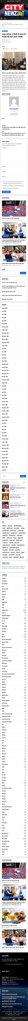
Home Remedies (5, 706)
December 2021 (5, 460)
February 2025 (5, 364)
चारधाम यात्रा (9, 538)
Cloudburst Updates (6, 615)
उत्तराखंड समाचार (6, 533)
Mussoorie (4, 753)
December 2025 (5, 333)
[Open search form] (25, 18)
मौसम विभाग (17, 550)
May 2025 (4, 355)
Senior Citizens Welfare (7, 806)
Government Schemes (6, 676)
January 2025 (5, 367)
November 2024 (5, 373)
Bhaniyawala (4, 602)
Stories (3, 817)
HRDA (3, 708)
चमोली (4, 538)
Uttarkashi (4, 844)
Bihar (3, 607)
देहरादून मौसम (12, 540)
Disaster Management (6, 639)
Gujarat (3, 682)
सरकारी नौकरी (11, 555)
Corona (3, 621)
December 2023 (5, 408)
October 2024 (5, 376)
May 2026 (4, 317)
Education (4, 650)
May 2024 (4, 392)
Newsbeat (10, 526)
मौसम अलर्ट (11, 550)
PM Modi (4, 780)
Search (3, 269)
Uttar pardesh (5, 836)
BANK (3, 599)
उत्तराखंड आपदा (6, 530)
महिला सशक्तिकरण (20, 545)
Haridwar (19, 213)
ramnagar (4, 791)
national (3, 761)
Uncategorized (5, 833)
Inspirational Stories (6, 716)
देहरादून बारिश (5, 540)
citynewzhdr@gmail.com (7, 220)
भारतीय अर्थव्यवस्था (6, 545)
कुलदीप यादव (5, 535)
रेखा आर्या (18, 552)
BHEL (3, 605)
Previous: (13, 127)
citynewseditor (6, 40)
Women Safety (5, 849)
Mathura (3, 748)
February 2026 (5, 327)
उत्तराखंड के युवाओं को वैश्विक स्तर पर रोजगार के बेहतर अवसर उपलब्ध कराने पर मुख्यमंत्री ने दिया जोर (13, 241)
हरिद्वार (10, 557)
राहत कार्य (13, 552)
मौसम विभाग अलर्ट (6, 552)
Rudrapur (4, 799)
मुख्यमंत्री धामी (5, 547)
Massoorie (4, 745)
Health (3, 698)
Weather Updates (5, 846)
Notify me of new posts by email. (11, 188)
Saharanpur (4, 801)
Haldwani (4, 684)
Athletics (4, 591)
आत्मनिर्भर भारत (9, 528)
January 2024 (5, 404)
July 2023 (4, 423)
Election (3, 652)
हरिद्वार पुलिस (15, 557)
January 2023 (5, 442)
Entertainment (5, 658)
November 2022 (5, 448)
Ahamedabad (4, 583)
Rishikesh (4, 793)
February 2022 (5, 454)
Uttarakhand (4, 31)
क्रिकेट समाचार (12, 535)
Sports (3, 812)
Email (3, 171)
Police (22, 494)
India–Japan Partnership (7, 714)
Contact (18, 1015)
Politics (3, 785)
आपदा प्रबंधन (16, 528)
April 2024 (4, 395)
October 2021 (5, 467)
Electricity (4, 655)
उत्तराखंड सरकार (14, 533)
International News (6, 719)
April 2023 (4, 432)
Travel (3, 830)
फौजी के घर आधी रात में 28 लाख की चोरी (10, 218)
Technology (4, 822)
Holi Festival (4, 703)
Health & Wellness (6, 700)
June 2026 (4, 314)
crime (15, 213)
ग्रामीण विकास (19, 535)
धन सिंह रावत (5, 542)
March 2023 (4, 436)
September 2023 (5, 417)
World (4, 528)
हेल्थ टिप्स (22, 557)
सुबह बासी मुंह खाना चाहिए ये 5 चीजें (8, 291)
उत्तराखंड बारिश (13, 530)
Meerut (3, 751)
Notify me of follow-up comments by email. (13, 185)
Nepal (3, 772)
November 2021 (5, 464)
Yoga (3, 854)
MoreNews (20, 1018)
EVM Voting (4, 663)
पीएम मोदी (11, 542)
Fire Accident (5, 666)
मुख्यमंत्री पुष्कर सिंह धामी (14, 547)
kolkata (3, 732)
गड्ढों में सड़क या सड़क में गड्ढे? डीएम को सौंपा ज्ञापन (13, 263)
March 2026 (4, 323)
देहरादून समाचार (19, 540)
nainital (3, 756)
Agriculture (4, 581)
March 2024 (4, 398)
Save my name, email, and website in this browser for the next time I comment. (13, 182)
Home (3, 1011)
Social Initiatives (5, 809)
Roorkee (4, 796)
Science (3, 804)
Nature (3, 767)
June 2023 (4, 426)
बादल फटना (16, 542)
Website (4, 176)
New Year (4, 775)
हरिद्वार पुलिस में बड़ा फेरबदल (7, 299)
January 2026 (5, 330)
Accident (4, 578)
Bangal (3, 597)
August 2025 (4, 345)
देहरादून (14, 538)
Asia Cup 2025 (5, 589)
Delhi (3, 634)
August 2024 (4, 383)
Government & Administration (8, 674)
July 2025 (4, 348)
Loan (3, 740)
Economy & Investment (7, 647)
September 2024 (5, 380)
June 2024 (4, 389)
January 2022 (5, 457)
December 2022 (5, 445)
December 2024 (5, 370)
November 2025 (5, 336)
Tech (3, 820)
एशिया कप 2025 (22, 533)
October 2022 (5, 451)
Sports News (4, 814)
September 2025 (5, 342)
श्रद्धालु (22, 552)
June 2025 (4, 352)
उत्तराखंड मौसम (20, 530)
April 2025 (4, 358)
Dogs (3, 644)
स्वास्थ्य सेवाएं (5, 557)
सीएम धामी (18, 555)
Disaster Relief (5, 642)
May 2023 (4, 429)
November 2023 (5, 411)
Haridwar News (5, 695)
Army (4, 213)
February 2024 (5, 401)
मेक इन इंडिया (5, 550)
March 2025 (4, 361)
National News (5, 764)
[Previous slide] (23, 482)
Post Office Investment (7, 788)
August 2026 (4, 308)
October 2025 (5, 339)
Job (2, 724)
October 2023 (5, 414)
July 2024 (4, 386)
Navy (3, 769)
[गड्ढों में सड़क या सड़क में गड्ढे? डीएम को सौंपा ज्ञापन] (14, 254)
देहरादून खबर (20, 538)
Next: (13, 133)
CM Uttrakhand (18, 235)
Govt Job (4, 679)
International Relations (7, 722)
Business (12, 235)
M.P (3, 743)
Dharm (3, 637)
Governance (4, 671)
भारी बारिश (13, 545)
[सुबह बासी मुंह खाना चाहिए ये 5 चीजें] (14, 916)
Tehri (3, 825)
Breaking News (9, 213)
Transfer (12, 495)
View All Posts (14, 114)
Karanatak (4, 729)
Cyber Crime (4, 626)
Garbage (3, 668)
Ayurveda (4, 594)
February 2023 (5, 439)
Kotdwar (3, 735)
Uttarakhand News (17, 526)
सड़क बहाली (5, 555)
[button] (1, 18)
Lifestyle (4, 737)
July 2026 (4, 311)
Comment (5, 147)
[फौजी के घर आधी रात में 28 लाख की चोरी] (14, 208)
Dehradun (4, 629)
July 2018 (4, 470)
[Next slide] (25, 482)
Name (4, 166)
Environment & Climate (7, 660)
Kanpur (3, 727)
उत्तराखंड (22, 528)
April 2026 (4, 320)
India (3, 711)
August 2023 (4, 420)
